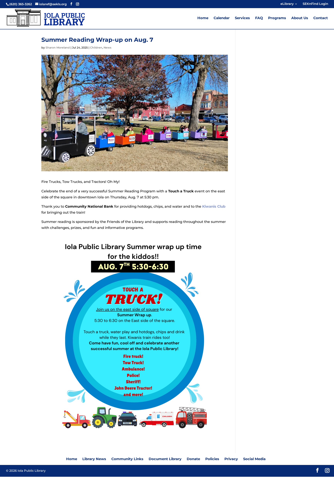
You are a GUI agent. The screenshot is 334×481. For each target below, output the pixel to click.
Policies (212, 459)
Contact (320, 18)
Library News (94, 459)
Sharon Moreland (58, 47)
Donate (193, 459)
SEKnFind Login (314, 4)
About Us (299, 18)
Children (96, 47)
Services (242, 18)
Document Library (165, 459)
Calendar (222, 18)
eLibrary (287, 4)
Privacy (231, 459)
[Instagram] (77, 4)
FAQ (259, 18)
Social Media (254, 459)
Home (202, 18)
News (107, 47)
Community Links (127, 459)
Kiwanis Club (213, 206)
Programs (277, 18)
